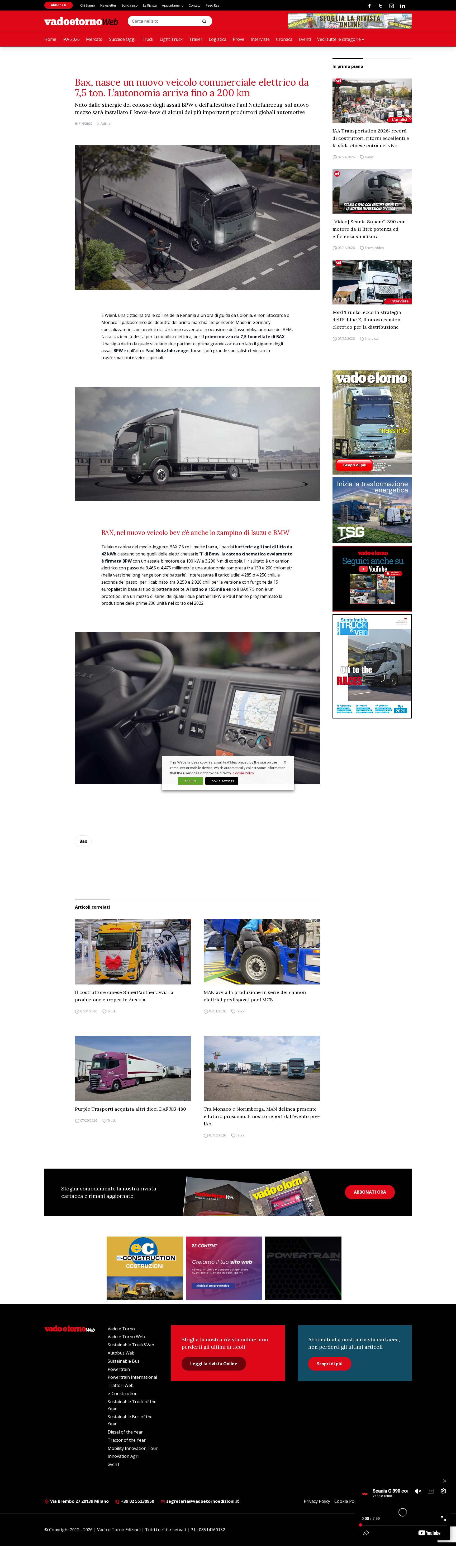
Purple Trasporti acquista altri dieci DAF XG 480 (130, 1109)
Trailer (195, 39)
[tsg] (372, 510)
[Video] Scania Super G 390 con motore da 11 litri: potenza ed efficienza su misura (369, 228)
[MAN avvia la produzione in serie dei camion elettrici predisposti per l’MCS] (262, 951)
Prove (238, 39)
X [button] (285, 762)
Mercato (94, 39)
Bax (83, 841)
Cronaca (284, 39)
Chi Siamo (87, 5)
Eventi (305, 39)
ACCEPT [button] (190, 781)
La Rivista (150, 5)
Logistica (217, 39)
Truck (147, 39)
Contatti (195, 5)
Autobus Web (121, 1353)
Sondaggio (130, 5)
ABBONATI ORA (370, 1192)
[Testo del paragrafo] (350, 21)
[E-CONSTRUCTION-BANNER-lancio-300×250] (145, 1268)
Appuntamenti (172, 5)
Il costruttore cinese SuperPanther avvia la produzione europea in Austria (124, 996)
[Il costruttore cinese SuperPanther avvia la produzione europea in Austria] (133, 951)
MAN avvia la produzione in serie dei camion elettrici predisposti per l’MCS (255, 996)
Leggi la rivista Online (213, 1364)
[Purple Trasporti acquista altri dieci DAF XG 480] (133, 1068)
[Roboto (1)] (372, 579)
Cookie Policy (347, 1501)
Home (50, 39)
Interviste (260, 39)
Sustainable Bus (124, 1361)
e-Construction (122, 1393)
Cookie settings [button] (222, 781)
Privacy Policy (317, 1501)
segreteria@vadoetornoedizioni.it (202, 1501)
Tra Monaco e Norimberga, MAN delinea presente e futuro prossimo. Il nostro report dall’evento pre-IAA (262, 1116)
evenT (114, 1464)
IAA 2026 (71, 39)
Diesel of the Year (125, 1432)
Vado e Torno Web (126, 1337)
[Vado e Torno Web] (81, 21)
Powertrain (119, 1369)
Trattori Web (121, 1385)
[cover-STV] (372, 666)
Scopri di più (330, 1364)
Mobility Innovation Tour (133, 1448)
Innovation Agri (123, 1456)
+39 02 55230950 (137, 1501)
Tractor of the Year (127, 1440)
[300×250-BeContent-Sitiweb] (224, 1268)
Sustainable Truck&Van (131, 1345)
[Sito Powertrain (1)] (303, 1268)
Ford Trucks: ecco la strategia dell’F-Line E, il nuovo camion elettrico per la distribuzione (366, 319)
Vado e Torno (121, 1329)
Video (379, 247)
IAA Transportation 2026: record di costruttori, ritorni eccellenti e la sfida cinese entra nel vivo (370, 138)
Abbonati (58, 5)
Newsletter (108, 5)
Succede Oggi (122, 39)
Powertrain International (132, 1377)
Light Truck (171, 39)
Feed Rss (212, 5)
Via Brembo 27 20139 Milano (79, 1501)
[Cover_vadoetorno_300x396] (372, 422)
